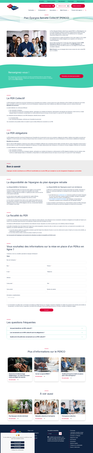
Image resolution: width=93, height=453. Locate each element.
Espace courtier (51, 1)
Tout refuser (17, 445)
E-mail (8, 271)
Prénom (49, 265)
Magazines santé (74, 437)
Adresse (8, 277)
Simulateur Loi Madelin (75, 435)
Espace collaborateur (75, 447)
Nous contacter (81, 1)
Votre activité (10, 289)
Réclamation (73, 441)
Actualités (41, 1)
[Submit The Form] (60, 433)
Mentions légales (74, 443)
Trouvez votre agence (76, 10)
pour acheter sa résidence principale (57, 199)
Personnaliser (17, 447)
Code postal (9, 283)
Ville (48, 283)
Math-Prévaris (63, 10)
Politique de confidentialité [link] (18, 450)
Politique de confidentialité (76, 445)
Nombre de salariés (51, 289)
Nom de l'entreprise (11, 260)
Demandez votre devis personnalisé (70, 76)
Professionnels (42, 10)
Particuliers (31, 10)
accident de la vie (62, 194)
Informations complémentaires (13, 295)
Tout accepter (17, 442)
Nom (8, 265)
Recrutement (62, 1)
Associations (53, 10)
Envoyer (46, 310)
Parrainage (71, 1)
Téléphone (49, 271)
